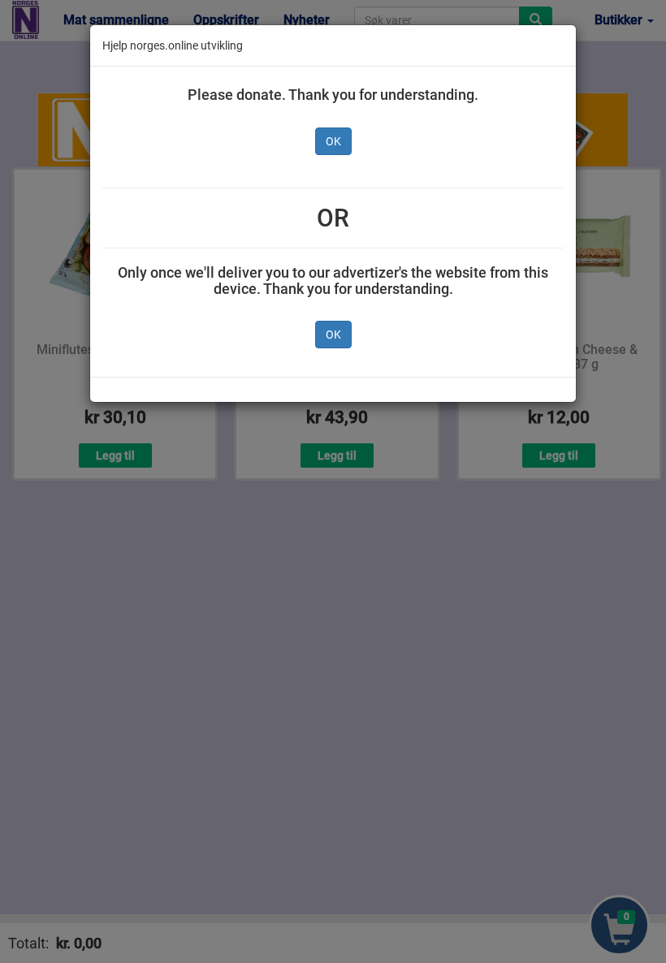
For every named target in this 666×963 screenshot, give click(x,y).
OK (333, 141)
